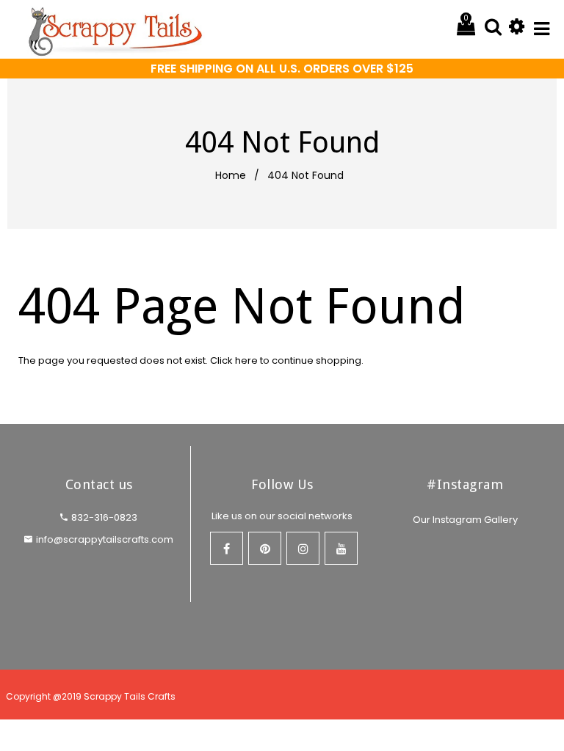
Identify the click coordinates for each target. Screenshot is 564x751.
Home (230, 175)
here (246, 360)
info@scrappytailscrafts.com (104, 539)
